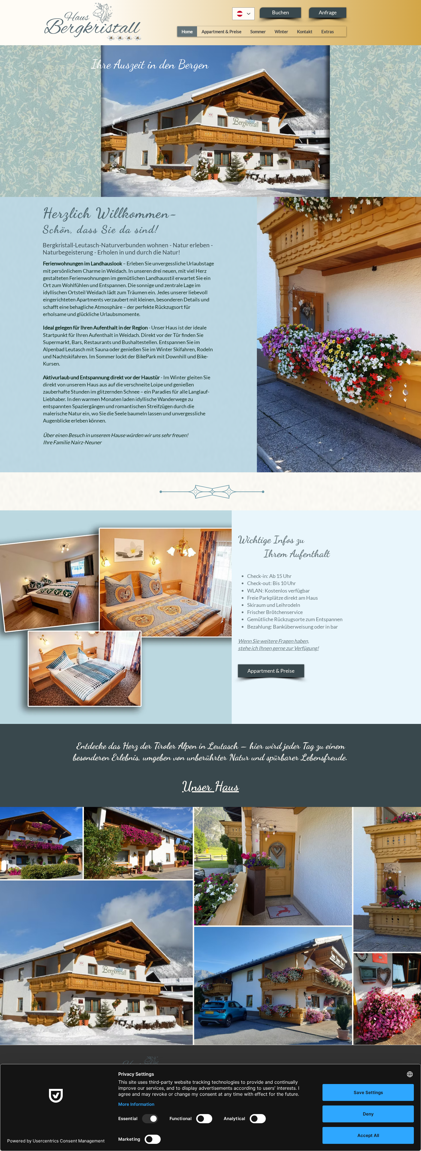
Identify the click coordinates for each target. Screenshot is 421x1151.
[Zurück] (31, 121)
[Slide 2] (208, 182)
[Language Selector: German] (243, 13)
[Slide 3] (213, 182)
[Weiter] (389, 121)
